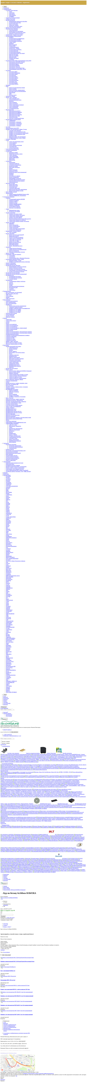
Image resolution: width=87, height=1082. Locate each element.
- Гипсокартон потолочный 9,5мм (16, 68)
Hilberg (7, 519)
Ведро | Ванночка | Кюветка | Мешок (14, 379)
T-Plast (7, 601)
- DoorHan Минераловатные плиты (17, 179)
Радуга (7, 671)
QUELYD (8, 573)
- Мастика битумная (13, 54)
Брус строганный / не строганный (14, 292)
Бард (7, 633)
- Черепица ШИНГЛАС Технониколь (17, 195)
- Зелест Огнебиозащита (14, 226)
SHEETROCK (9, 588)
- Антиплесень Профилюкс (15, 229)
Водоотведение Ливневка (12, 28)
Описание (5, 923)
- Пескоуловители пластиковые (16, 31)
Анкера (7, 321)
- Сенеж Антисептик (13, 227)
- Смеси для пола (13, 155)
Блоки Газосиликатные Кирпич (13, 27)
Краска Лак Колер (10, 233)
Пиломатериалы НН (10, 666)
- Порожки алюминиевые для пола (17, 252)
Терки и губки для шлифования (13, 406)
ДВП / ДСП (8, 294)
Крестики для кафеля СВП (12, 384)
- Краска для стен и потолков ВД (16, 234)
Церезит (8, 689)
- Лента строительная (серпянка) (16, 104)
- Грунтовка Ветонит (13, 80)
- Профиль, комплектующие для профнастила (19, 308)
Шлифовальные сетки (11, 410)
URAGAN (8, 617)
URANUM (8, 618)
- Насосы (11, 432)
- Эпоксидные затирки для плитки (17, 215)
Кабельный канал (10, 464)
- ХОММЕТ (11, 16)
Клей (7, 86)
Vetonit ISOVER (9, 621)
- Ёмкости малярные (13, 390)
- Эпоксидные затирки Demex (16, 216)
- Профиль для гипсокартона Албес (17, 134)
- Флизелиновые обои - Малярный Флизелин (19, 258)
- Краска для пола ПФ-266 (15, 242)
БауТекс (8, 634)
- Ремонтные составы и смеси (15, 153)
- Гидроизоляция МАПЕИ (15, 39)
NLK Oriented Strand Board (12, 558)
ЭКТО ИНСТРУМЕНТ (11, 692)
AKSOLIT (8, 485)
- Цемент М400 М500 (14, 157)
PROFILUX (8, 572)
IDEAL (7, 526)
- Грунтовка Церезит (13, 77)
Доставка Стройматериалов (9, 1024)
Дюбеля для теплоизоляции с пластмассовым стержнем (19, 332)
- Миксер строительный (14, 357)
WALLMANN (9, 624)
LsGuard (8, 550)
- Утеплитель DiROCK (14, 163)
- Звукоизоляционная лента (15, 99)
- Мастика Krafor (12, 57)
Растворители (9, 280)
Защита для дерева (10, 222)
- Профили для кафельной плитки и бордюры (19, 261)
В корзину (3, 916)
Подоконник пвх (10, 275)
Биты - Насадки (9, 397)
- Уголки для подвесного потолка (16, 271)
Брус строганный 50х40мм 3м (8, 970)
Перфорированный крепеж (12, 334)
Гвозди (7, 323)
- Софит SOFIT (12, 42)
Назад (5, 6)
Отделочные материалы (8, 196)
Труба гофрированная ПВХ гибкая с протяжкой (17, 470)
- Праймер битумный (14, 58)
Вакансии (5, 697)
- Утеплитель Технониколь (15, 164)
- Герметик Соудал (13, 202)
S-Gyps (7, 584)
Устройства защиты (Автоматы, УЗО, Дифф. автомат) (18, 471)
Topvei (7, 612)
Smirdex (8, 591)
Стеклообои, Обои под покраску (13, 254)
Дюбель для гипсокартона (12, 325)
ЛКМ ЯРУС (9, 654)
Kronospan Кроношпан (11, 546)
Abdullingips (9, 483)
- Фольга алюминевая (14, 177)
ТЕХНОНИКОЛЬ (10, 682)
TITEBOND (9, 611)
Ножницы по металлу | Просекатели (14, 400)
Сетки (7, 140)
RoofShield (8, 580)
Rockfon (8, 477)
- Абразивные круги (13, 347)
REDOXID (8, 578)
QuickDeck (8, 574)
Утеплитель (8, 161)
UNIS (7, 616)
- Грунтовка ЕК (12, 75)
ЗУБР (7, 644)
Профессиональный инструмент (13, 346)
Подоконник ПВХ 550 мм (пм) (8, 980)
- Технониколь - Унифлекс (15, 125)
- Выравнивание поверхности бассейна (18, 21)
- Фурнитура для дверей (14, 211)
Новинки (5, 472)
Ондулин (8, 126)
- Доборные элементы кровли (15, 307)
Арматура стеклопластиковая (13, 17)
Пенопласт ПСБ (9, 661)
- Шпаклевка (12, 158)
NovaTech (8, 559)
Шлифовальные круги (11, 408)
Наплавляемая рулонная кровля (13, 119)
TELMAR (8, 606)
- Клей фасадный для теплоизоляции (17, 91)
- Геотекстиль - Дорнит (14, 48)
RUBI (7, 581)
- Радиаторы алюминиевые (15, 445)
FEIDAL (8, 511)
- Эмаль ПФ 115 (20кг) (14, 240)
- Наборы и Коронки (13, 373)
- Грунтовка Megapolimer (14, 73)
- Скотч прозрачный (13, 107)
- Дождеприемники (13, 30)
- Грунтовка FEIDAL (13, 84)
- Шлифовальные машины (15, 366)
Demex (7, 498)
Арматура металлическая (12, 301)
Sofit (7, 592)
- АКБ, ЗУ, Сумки (13, 424)
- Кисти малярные (13, 394)
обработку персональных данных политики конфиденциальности (38, 1073)
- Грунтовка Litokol (13, 74)
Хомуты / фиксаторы (11, 460)
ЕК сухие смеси (9, 641)
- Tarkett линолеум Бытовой (15, 248)
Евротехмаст (9, 640)
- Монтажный (12, 92)
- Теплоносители (12, 448)
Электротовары (6, 461)
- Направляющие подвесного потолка (17, 266)
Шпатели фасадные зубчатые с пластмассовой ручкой (18, 417)
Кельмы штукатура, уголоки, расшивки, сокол (16, 383)
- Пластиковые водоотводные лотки (17, 32)
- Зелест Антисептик (13, 225)
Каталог (6, 743)
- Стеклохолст (12, 256)
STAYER (8, 596)
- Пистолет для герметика (15, 207)
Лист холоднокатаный (11, 303)
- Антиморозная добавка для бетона (17, 281)
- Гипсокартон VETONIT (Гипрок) (17, 61)
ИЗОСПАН (8, 646)
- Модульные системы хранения (16, 358)
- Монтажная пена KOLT (14, 111)
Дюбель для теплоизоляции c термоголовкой (16, 328)
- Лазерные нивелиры (14, 355)
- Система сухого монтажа (15, 130)
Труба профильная (10, 314)
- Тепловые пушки (13, 438)
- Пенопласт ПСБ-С (13, 171)
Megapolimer (9, 556)
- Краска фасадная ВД (14, 236)
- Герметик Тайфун (13, 201)
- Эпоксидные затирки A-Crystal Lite (17, 220)
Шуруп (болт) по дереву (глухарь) (14, 342)
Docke (7, 502)
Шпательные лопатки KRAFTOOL (14, 418)
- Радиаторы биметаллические (16, 447)
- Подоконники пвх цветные (15, 277)
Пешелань (8, 665)
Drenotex (8, 504)
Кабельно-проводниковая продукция (14, 462)
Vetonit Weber (9, 622)
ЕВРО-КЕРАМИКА (10, 638)
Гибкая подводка (10, 449)
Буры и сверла (9, 369)
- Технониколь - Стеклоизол (15, 123)
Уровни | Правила (10, 407)
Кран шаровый (9, 454)
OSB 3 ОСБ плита (10, 298)
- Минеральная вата (13, 182)
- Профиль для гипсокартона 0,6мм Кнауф (18, 133)
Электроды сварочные (11, 421)
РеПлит (8, 673)
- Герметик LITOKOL (14, 200)
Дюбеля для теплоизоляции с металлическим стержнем (19, 331)
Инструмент (6, 345)
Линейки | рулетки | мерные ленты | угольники (17, 386)
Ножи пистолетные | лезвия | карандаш (15, 399)
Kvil (7, 547)
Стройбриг (8, 677)
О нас (4, 695)
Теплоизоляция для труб (11, 455)
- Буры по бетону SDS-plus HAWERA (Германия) (20, 370)
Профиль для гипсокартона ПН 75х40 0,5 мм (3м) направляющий (17, 1014)
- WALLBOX (12, 14)
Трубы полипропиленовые (12, 456)
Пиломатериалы (7, 291)
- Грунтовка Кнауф (13, 82)
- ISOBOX (11, 37)
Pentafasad (8, 565)
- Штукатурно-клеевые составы (16, 190)
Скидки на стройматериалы (9, 1027)
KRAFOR (8, 543)
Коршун (8, 650)
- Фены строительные (14, 439)
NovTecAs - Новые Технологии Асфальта (15, 561)
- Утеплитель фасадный (14, 188)
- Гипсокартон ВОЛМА (14, 65)
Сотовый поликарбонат (11, 150)
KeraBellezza (9, 536)
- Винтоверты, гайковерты (15, 426)
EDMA (7, 508)
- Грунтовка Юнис (13, 79)
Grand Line (8, 514)
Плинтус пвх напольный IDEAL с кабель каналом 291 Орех (15, 989)
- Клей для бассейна (13, 23)
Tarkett (7, 603)
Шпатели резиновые (10, 416)
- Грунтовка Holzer (13, 76)
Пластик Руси (9, 667)
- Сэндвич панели (13, 279)
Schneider (8, 586)
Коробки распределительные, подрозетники (16, 466)
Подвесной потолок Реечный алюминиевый (16, 274)
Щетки (7, 420)
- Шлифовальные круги (14, 364)
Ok (16, 1075)
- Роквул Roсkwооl (13, 169)
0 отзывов (5, 902)
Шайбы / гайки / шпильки (12, 341)
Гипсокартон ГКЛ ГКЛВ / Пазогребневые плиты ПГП (18, 60)
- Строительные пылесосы (15, 361)
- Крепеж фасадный (13, 185)
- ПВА (10, 93)
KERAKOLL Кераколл (11, 537)
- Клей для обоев (12, 88)
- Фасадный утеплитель (14, 167)
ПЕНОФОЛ (8, 664)
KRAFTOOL (9, 545)
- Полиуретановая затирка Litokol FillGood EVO (20, 218)
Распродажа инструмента (12, 368)
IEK (7, 527)
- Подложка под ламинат (14, 176)
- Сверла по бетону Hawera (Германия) (18, 375)
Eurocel (7, 509)
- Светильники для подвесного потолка (18, 270)
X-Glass (8, 628)
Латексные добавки (10, 96)
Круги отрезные (9, 385)
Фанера (7, 297)
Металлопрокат (6, 299)
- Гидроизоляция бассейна (15, 22)
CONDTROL (9, 494)
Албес (7, 630)
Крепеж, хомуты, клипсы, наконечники (15, 467)
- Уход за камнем (12, 232)
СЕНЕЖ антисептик (10, 675)
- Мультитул (11, 431)
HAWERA (8, 476)
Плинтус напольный (11, 263)
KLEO (7, 540)
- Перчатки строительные (15, 359)
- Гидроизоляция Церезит (14, 52)
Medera (7, 554)
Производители (7, 475)
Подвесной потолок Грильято (13, 272)
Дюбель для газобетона (11, 324)
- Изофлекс (11, 43)
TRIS (7, 614)
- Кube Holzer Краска (13, 244)
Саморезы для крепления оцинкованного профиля (17, 335)
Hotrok (7, 524)
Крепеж (5, 318)
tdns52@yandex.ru (7, 729)
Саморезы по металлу (11, 340)
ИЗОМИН (8, 645)
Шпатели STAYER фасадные (13, 415)
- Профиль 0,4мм (13, 135)
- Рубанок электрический (14, 435)
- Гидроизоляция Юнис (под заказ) (17, 53)
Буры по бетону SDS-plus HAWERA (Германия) (14, 889)
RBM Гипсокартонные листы (13, 575)
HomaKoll (8, 523)
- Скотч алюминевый (13, 106)
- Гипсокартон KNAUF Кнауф (16, 63)
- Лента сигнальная (13, 103)
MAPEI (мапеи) (9, 552)
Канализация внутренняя (12, 451)
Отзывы (5, 925)
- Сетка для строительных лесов (16, 141)
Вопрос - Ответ (7, 926)
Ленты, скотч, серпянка (11, 97)
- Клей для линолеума (14, 250)
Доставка (5, 702)
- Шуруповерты (12, 442)
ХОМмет (8, 688)
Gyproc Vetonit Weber (11, 516)
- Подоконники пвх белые (15, 276)
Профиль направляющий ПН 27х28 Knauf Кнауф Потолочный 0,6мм (17, 961)
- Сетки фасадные (13, 187)
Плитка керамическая (11, 264)
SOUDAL (8, 594)
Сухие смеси (9, 151)
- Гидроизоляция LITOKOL (15, 49)
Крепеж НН (8, 651)
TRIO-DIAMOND (10, 613)
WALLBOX (8, 623)
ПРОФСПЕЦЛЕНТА (11, 670)
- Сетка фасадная (13, 146)
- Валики (11, 350)
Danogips (8, 497)
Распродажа (6, 473)
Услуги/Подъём (6, 703)
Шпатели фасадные (10, 413)
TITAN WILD (9, 610)
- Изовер (11, 168)
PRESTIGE (8, 570)
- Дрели (10, 427)
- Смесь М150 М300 (13, 156)
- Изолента (11, 101)
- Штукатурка (12, 160)
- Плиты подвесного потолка (15, 267)
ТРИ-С (7, 684)
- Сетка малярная (13, 142)
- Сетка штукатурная (13, 147)
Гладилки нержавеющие (11, 380)
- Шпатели (11, 367)
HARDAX (8, 518)
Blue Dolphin (9, 492)
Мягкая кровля (9, 193)
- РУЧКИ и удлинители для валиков (17, 396)
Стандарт (8, 676)
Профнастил (9, 304)
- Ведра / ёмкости (13, 351)
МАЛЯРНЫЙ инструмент (12, 389)
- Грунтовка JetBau (13, 71)
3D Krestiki (8, 482)
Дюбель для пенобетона (11, 326)
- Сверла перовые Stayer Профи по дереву (18, 374)
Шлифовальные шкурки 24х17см (13, 411)
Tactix (7, 602)
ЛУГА (7, 655)
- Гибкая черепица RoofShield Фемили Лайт (19, 194)
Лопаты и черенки (10, 388)
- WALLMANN (12, 15)
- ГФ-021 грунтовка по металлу (16, 237)
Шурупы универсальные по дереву (14, 343)
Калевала (8, 649)
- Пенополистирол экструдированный (17, 172)
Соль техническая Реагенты (12, 149)
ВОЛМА (8, 635)
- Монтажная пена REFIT (14, 113)
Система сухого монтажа (12, 10)
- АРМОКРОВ (12, 120)
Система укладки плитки (12, 404)
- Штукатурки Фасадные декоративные (18, 189)
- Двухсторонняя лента (14, 98)
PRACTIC (8, 569)
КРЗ (7, 653)
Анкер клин (9, 319)
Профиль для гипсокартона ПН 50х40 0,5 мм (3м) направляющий (17, 1005)
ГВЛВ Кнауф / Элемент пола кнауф (14, 34)
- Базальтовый (12, 162)
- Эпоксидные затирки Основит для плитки (19, 221)
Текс (7, 679)
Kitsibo (7, 538)
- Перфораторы (12, 433)
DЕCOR (8, 507)
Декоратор (8, 637)
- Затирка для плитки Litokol (15, 214)
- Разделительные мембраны (15, 41)
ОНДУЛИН (8, 660)
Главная (5, 886)
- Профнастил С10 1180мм (15, 309)
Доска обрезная (9, 296)
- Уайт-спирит (12, 290)
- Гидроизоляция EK (13, 50)
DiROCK (8, 499)
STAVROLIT (9, 595)
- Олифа (10, 285)
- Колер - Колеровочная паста (15, 245)
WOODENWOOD (10, 627)
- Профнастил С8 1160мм (14, 312)
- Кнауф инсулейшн (13, 166)
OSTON (8, 563)
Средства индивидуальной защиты (14, 405)
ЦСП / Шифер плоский (11, 191)
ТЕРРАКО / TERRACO (11, 681)
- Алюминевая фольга (14, 47)
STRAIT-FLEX (9, 600)
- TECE (10, 11)
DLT (7, 500)
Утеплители (6, 8)
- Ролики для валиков (14, 395)
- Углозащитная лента (14, 108)
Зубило (7, 382)
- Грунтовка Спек (13, 81)
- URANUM (11, 12)
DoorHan (8, 503)
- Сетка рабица (12, 144)
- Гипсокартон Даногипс (14, 66)
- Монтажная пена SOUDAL (15, 114)
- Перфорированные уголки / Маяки (17, 137)
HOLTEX (8, 520)
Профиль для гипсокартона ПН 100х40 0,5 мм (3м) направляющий (17, 996)
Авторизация (9, 714)
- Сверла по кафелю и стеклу (15, 377)
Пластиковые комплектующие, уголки (15, 259)
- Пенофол (11, 174)
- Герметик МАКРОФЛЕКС (15, 204)
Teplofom (8, 607)
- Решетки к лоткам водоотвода (16, 33)
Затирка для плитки (10, 212)
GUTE (7, 515)
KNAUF (8, 541)
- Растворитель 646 (13, 287)
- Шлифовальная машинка (15, 440)
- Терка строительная (13, 362)
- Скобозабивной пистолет (15, 437)
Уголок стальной (10, 315)
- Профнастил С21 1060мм (15, 310)
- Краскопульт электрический (15, 428)
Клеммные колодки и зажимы (13, 465)
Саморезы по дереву (10, 339)
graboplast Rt (9, 513)
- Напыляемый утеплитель (15, 178)
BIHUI (7, 491)
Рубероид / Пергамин (11, 139)
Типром (8, 683)
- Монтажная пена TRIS (14, 115)
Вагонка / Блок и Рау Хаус (12, 293)
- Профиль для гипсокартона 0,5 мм (17, 131)
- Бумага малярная (13, 348)
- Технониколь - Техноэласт (15, 124)
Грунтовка (8, 70)
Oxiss (7, 564)
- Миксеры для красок (14, 391)
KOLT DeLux (9, 542)
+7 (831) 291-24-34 (10, 917)
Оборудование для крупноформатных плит (16, 422)
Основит (8, 481)
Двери (7, 209)
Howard (8, 525)
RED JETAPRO (9, 576)
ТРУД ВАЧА (9, 686)
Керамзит (8, 85)
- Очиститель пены (13, 117)
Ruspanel (8, 583)
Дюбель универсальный (11, 329)
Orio (7, 562)
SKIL (7, 590)
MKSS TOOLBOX (10, 557)
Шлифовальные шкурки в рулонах (14, 412)
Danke (7, 496)
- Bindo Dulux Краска (13, 243)
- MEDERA (11, 223)
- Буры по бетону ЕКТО (14, 372)
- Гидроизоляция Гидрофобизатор (16, 38)
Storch (7, 599)
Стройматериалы (7, 9)
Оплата (5, 700)
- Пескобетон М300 (13, 152)
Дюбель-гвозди (9, 330)
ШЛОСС (8, 691)
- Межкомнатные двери (14, 210)
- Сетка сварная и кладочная (15, 145)
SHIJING (8, 589)
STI (7, 597)
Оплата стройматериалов (9, 1025)
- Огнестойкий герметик (14, 206)
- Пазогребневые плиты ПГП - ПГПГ (17, 69)
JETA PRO (8, 530)
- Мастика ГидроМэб (13, 55)
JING (7, 532)
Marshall (8, 553)
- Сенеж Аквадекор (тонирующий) (17, 228)
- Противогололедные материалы (16, 286)
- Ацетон (11, 282)
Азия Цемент (9, 629)
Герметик (8, 198)
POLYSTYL (9, 568)
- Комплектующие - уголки (15, 260)
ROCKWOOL (9, 579)
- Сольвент (11, 288)
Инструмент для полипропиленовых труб (15, 450)
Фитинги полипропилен (11, 459)
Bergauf (7, 488)
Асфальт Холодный (10, 19)
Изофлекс (8, 648)
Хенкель (8, 687)
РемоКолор (8, 672)
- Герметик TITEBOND (14, 205)
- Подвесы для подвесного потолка (17, 269)
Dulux (7, 505)
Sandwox (8, 585)
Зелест (7, 643)
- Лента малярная (13, 102)
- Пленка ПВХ (12, 46)
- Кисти (10, 353)
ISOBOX (8, 529)
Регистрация (9, 716)
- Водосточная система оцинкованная (17, 305)
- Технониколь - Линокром (15, 122)
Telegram (3, 950)
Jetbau (7, 531)
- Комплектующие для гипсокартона (17, 136)
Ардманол (8, 478)
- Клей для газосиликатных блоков (17, 87)
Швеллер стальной (10, 317)
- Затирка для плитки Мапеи (15, 217)
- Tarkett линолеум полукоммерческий (17, 249)
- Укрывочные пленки (14, 363)
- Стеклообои (12, 255)
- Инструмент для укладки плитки (17, 352)
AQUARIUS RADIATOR (12, 486)
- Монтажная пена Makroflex (15, 112)
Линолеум (8, 247)
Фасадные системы (10, 183)
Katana (7, 535)
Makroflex (8, 551)
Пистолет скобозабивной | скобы (13, 402)
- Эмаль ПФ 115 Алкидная (15, 239)
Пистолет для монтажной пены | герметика (16, 401)
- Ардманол (11, 59)
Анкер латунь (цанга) (11, 320)
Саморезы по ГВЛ (10, 337)
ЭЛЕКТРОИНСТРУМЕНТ (12, 423)
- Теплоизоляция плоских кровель (16, 180)
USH (7, 619)
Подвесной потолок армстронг (13, 265)
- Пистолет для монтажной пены (16, 118)
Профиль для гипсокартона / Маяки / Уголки (16, 129)
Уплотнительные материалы (12, 458)
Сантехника (6, 443)
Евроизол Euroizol (10, 639)
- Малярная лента (13, 356)
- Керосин (11, 283)
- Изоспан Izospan (13, 44)
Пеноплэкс (8, 662)
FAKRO (8, 510)
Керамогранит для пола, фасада (13, 231)
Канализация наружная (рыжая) (13, 453)
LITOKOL (8, 548)
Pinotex (7, 567)
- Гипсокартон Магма (14, 64)
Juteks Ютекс (9, 534)
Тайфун (8, 678)
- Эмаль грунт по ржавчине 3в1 (16, 238)
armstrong (8, 487)
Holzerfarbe (8, 521)
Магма (7, 656)
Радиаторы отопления (11, 444)
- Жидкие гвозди (12, 95)
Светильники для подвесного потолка (15, 469)
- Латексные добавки (13, 25)
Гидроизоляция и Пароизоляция (13, 36)
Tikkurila (8, 608)
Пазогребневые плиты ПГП (12, 128)
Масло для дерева (10, 253)
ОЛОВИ (8, 659)
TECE (7, 605)
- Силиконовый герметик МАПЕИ (17, 199)
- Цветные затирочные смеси (15, 26)
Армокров (8, 632)
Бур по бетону (6, 952)
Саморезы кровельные (11, 336)
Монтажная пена (10, 109)
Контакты (5, 704)
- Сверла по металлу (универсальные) (17, 378)
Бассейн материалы (10, 20)
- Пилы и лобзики (13, 434)
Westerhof (8, 626)
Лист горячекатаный (11, 302)
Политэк (8, 668)
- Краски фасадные (13, 184)
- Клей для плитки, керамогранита (17, 90)
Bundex (7, 493)
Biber (7, 489)
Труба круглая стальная (11, 313)
